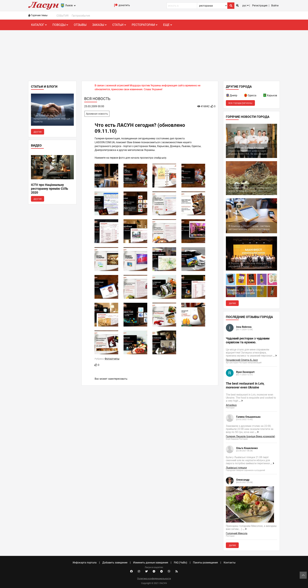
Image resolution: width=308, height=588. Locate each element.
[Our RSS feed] (176, 571)
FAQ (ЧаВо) (180, 562)
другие (38, 131)
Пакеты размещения (205, 562)
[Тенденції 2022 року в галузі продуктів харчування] (251, 296)
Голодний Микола (236, 533)
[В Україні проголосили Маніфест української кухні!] (251, 269)
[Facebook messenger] (154, 571)
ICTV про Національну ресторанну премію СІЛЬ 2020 (49, 188)
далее (232, 303)
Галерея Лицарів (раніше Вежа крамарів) (250, 436)
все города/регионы (240, 103)
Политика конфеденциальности (154, 578)
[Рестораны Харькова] (265, 96)
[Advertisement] (154, 54)
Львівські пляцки (236, 467)
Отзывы (80, 25)
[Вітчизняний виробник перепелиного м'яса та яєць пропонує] (251, 194)
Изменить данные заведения (150, 562)
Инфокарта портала (85, 562)
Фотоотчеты (112, 358)
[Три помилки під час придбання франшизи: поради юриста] (52, 124)
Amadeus (231, 405)
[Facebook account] (131, 571)
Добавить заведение (114, 562)
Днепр (233, 95)
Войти (274, 5)
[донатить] (116, 6)
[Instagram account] (138, 571)
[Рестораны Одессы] (246, 96)
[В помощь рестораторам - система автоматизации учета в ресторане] (251, 232)
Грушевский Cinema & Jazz (242, 360)
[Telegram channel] (161, 571)
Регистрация (259, 5)
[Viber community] (169, 571)
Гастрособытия (81, 15)
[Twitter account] (146, 571)
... (274, 355)
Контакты (229, 562)
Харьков (272, 95)
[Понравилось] (96, 364)
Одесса (252, 95)
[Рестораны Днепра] (228, 96)
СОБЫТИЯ (62, 15)
